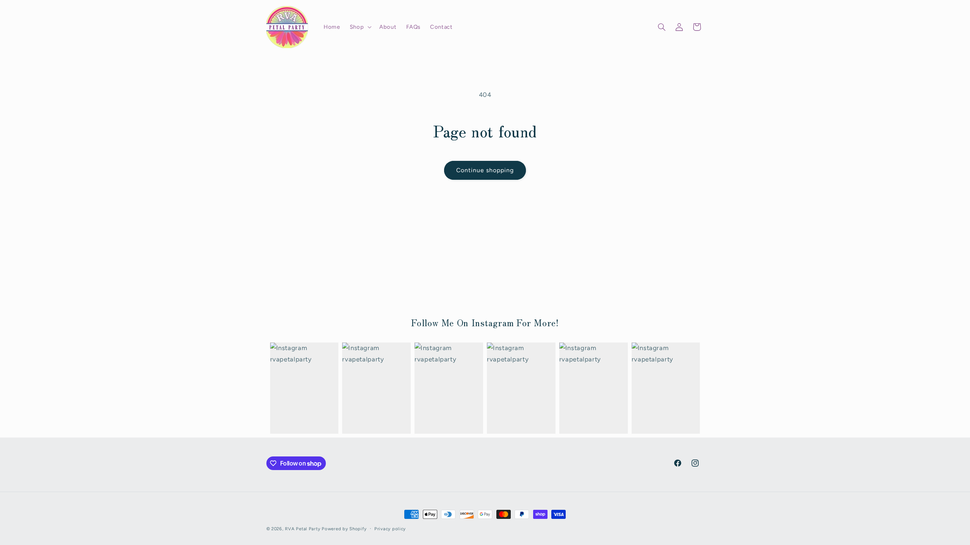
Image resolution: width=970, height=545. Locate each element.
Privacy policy (390, 528)
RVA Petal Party (302, 528)
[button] (359, 27)
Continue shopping (485, 170)
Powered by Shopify (344, 528)
